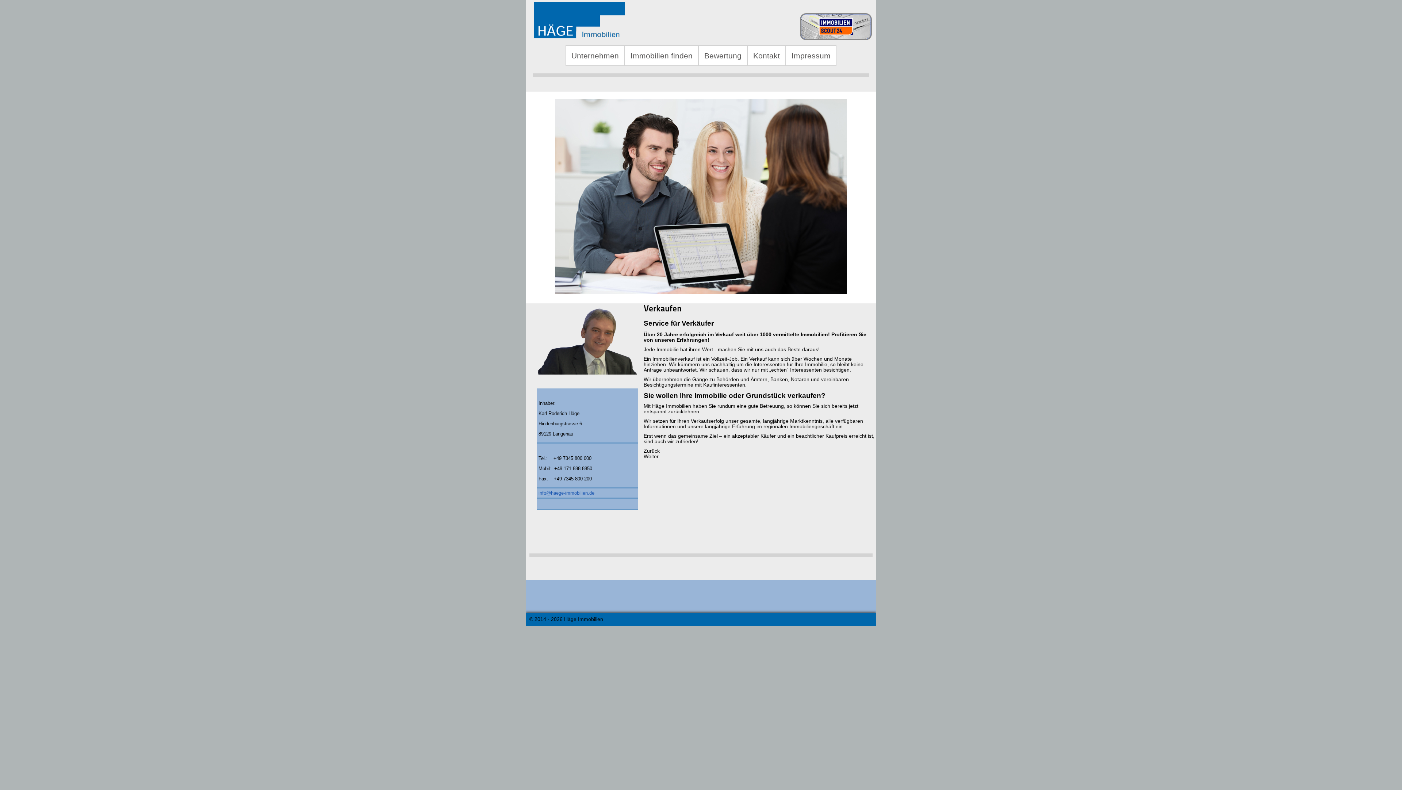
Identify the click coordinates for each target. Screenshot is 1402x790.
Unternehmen (595, 55)
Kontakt (766, 55)
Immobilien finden (662, 55)
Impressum (811, 55)
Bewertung (723, 55)
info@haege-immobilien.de (566, 493)
